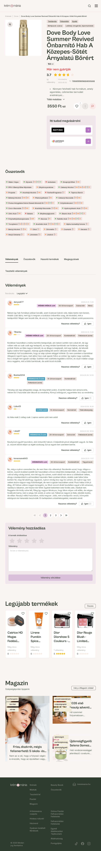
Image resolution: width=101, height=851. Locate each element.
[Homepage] (12, 5)
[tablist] (50, 265)
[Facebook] (82, 844)
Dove (16, 16)
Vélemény (12, 546)
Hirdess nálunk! (37, 818)
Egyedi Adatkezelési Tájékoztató (57, 831)
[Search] (89, 6)
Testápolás (52, 21)
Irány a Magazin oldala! (84, 688)
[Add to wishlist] (23, 613)
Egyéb (74, 21)
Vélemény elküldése (50, 577)
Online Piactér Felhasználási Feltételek (57, 814)
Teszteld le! (35, 794)
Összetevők (56, 790)
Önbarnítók (64, 21)
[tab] (11, 259)
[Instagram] (88, 844)
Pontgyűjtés (56, 843)
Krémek (8, 16)
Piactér (33, 799)
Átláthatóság (57, 838)
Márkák (33, 790)
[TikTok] (76, 844)
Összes (90, 606)
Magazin (34, 804)
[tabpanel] (50, 433)
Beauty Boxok (57, 785)
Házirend (34, 823)
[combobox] (22, 293)
